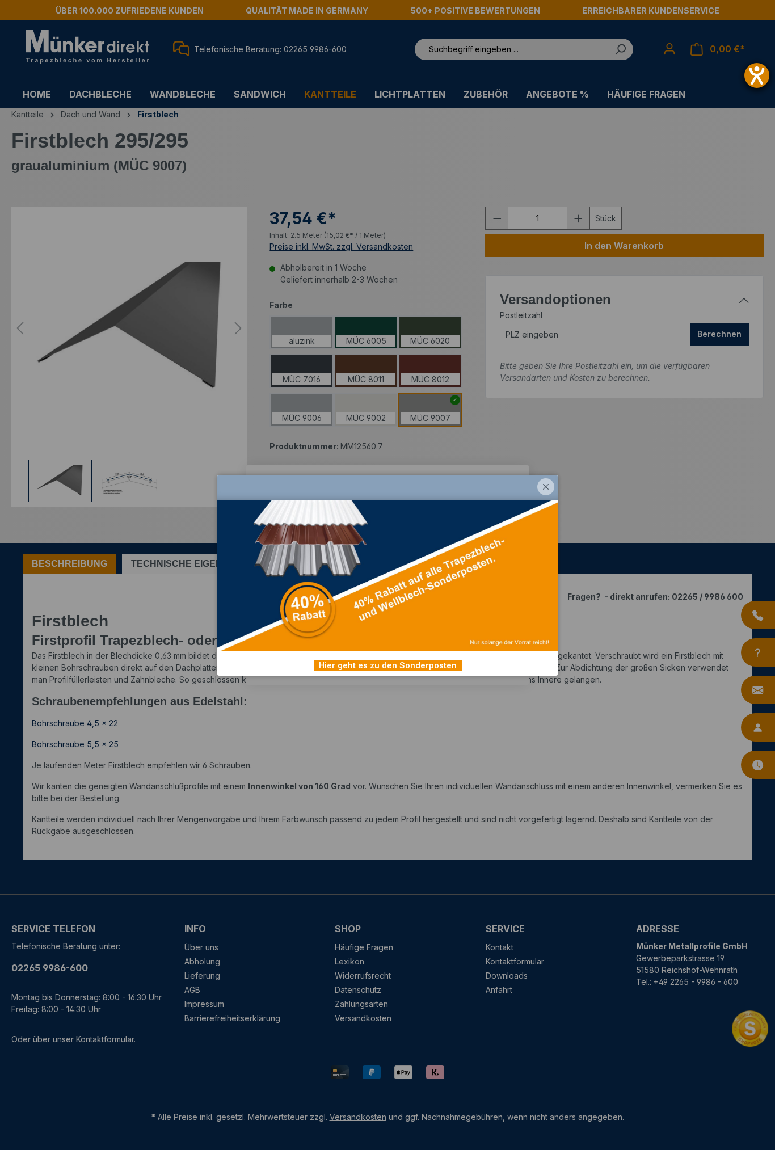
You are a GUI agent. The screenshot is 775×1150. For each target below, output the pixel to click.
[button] (545, 486)
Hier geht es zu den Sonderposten (388, 665)
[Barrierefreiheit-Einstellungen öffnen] (756, 75)
